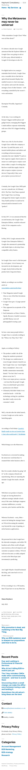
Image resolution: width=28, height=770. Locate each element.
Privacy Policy (16, 734)
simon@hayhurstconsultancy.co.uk (14, 708)
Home (4, 8)
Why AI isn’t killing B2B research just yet (13, 669)
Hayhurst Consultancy (10, 3)
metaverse (4, 618)
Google (8, 616)
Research (6, 755)
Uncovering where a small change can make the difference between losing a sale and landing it (14, 686)
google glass (14, 616)
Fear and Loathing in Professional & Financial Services (12, 663)
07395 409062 (7, 713)
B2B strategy (15, 614)
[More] (20, 8)
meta (19, 616)
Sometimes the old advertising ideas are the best (13, 693)
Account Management (11, 746)
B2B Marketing (7, 614)
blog (4, 616)
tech (9, 618)
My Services (13, 8)
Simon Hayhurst (7, 29)
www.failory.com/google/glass (11, 288)
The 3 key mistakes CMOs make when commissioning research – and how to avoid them (14, 676)
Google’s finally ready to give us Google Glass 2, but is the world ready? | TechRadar (13, 431)
